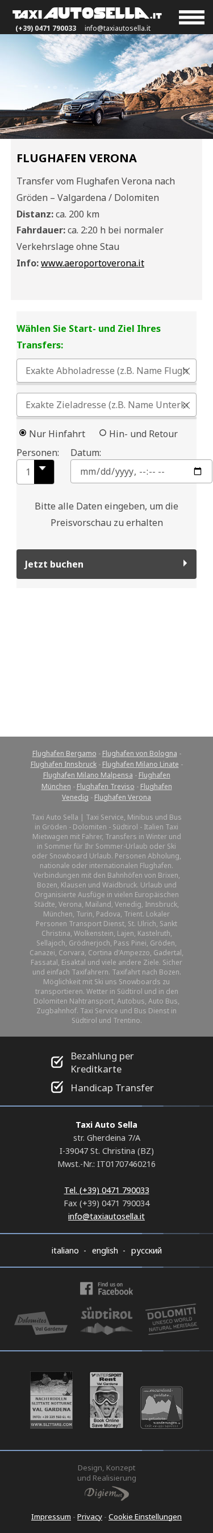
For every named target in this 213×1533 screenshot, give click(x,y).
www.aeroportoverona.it (92, 263)
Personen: (34, 452)
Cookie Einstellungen (145, 1516)
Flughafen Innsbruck (64, 764)
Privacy (89, 1516)
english (105, 1250)
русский (146, 1250)
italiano (65, 1250)
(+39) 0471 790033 (45, 28)
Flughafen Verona (122, 797)
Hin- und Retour (143, 434)
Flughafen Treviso (106, 786)
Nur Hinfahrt (57, 434)
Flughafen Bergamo (64, 753)
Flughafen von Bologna (139, 753)
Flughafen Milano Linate (140, 764)
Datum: (85, 452)
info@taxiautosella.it (118, 28)
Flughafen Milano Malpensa (88, 775)
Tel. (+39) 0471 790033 (106, 1190)
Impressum (51, 1516)
